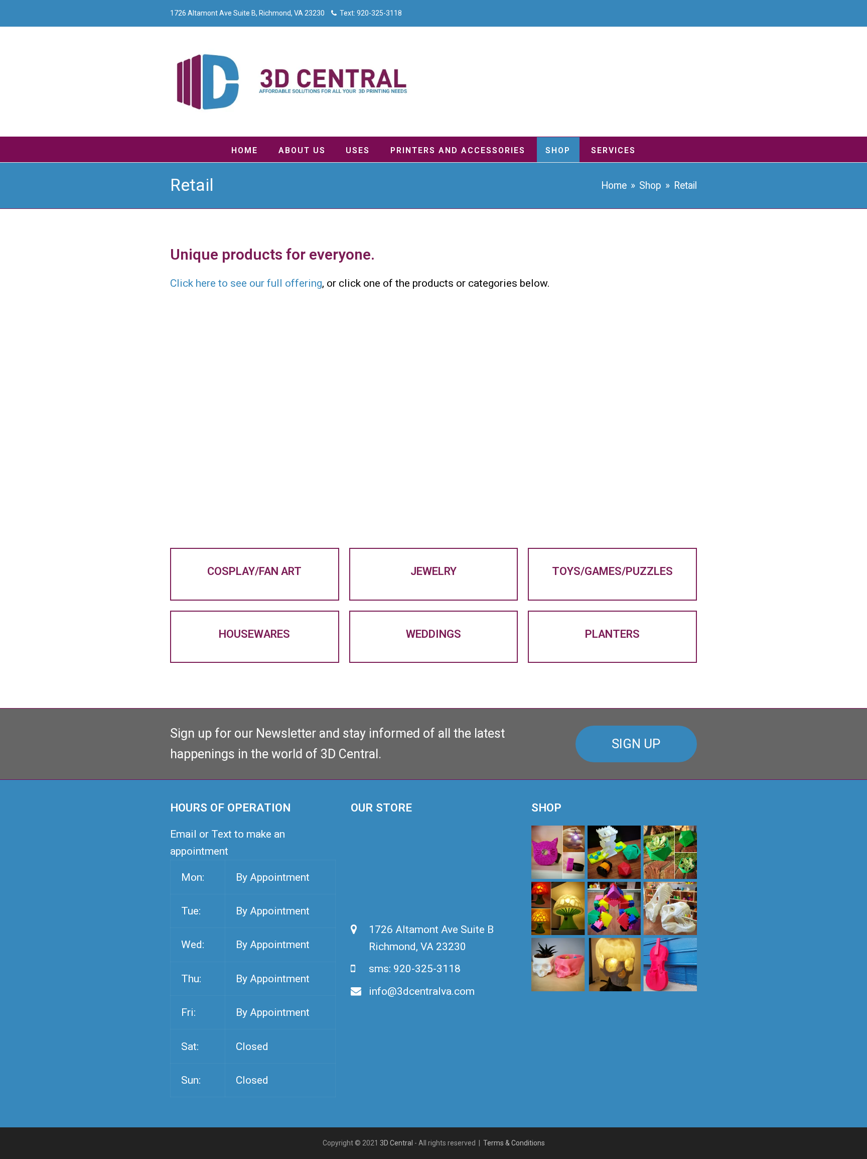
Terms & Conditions (514, 1143)
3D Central (396, 1143)
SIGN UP (636, 743)
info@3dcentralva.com (422, 991)
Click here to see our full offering (246, 283)
